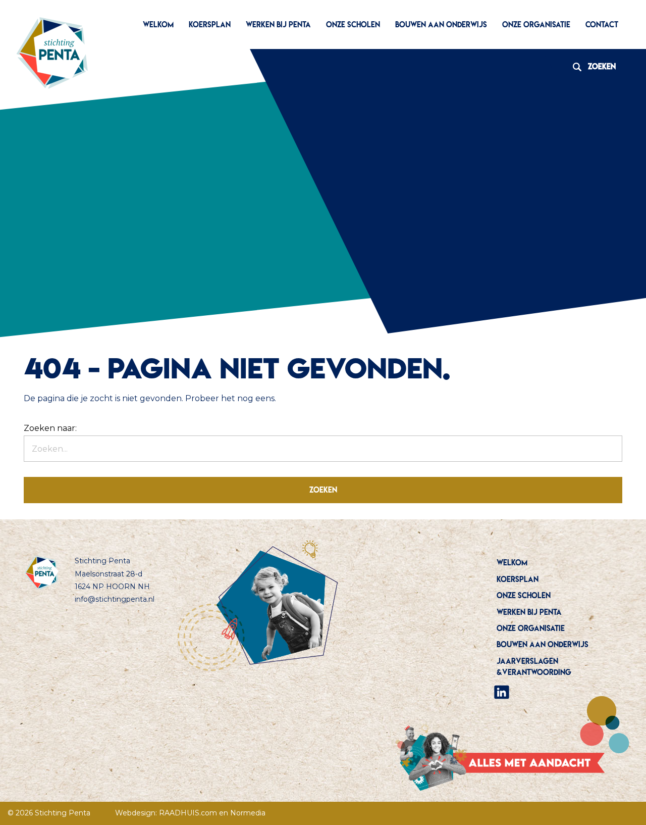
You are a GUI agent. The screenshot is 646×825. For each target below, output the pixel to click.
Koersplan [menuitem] (210, 24)
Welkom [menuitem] (158, 24)
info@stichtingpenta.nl (114, 599)
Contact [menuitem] (601, 24)
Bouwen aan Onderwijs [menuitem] (441, 24)
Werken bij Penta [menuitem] (278, 24)
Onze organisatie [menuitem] (536, 24)
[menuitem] (558, 692)
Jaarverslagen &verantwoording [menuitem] (534, 666)
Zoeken (590, 66)
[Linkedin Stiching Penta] (501, 691)
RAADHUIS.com (188, 812)
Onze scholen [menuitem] (353, 24)
